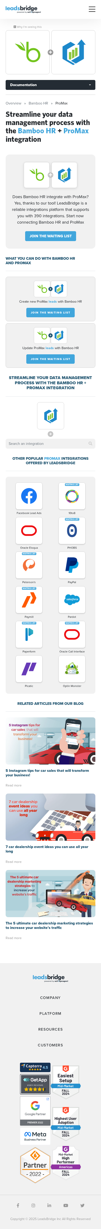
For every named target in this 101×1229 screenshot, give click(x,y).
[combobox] (50, 444)
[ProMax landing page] (73, 52)
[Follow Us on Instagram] (33, 1206)
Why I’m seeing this (29, 26)
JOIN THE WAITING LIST (51, 236)
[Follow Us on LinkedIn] (49, 1206)
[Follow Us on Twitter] (82, 1206)
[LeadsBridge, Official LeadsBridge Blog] (23, 9)
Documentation (23, 85)
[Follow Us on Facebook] (18, 1206)
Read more (14, 785)
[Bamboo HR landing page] (28, 52)
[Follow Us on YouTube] (65, 1206)
